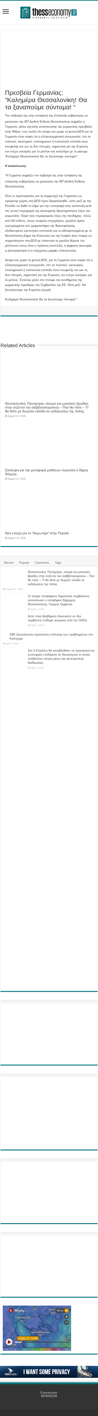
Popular (24, 562)
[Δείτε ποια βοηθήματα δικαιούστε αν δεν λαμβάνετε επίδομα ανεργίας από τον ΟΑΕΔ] (14, 622)
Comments (42, 562)
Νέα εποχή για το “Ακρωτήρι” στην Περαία (37, 533)
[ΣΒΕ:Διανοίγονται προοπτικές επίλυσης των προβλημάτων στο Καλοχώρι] (5, 635)
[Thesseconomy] (49, 11)
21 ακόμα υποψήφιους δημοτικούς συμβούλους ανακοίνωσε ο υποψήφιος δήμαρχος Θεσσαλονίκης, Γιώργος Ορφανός (58, 600)
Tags (58, 562)
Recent (8, 562)
